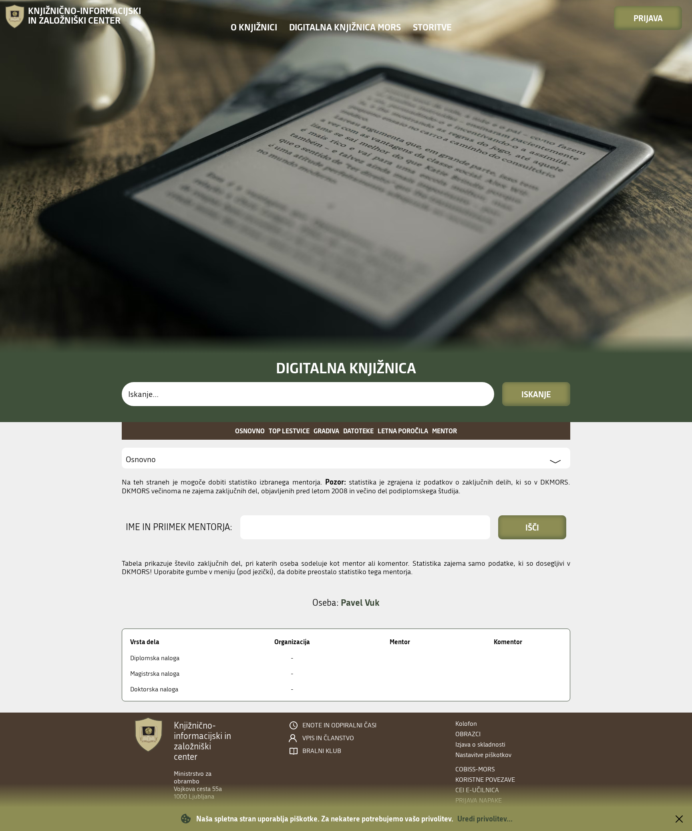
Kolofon (466, 723)
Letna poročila (403, 430)
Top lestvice (289, 430)
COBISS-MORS (475, 769)
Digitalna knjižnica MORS (345, 27)
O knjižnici (254, 27)
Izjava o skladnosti (480, 744)
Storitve (432, 27)
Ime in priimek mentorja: (179, 527)
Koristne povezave (485, 779)
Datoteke (358, 430)
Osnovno (250, 430)
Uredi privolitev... (485, 818)
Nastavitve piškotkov (483, 755)
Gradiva (326, 430)
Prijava (648, 18)
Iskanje (536, 394)
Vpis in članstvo (328, 738)
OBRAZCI (468, 734)
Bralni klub (321, 751)
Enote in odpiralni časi (339, 725)
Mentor (444, 430)
